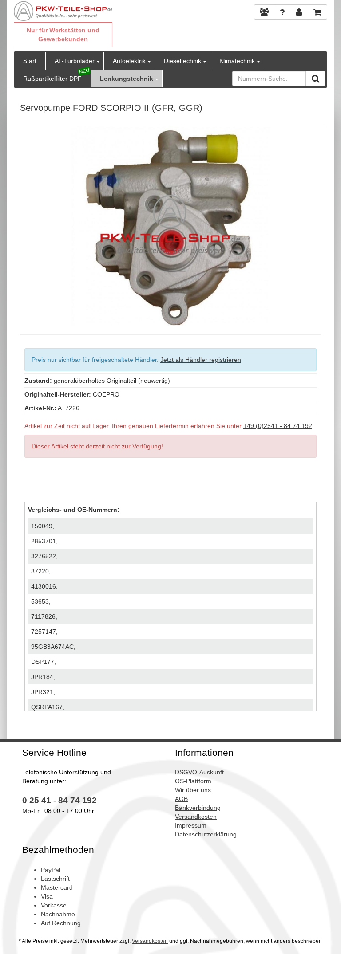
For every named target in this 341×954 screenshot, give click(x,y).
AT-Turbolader (75, 60)
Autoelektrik (129, 60)
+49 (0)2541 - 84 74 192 (277, 425)
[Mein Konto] (282, 12)
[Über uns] (264, 12)
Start (29, 60)
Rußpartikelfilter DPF (52, 78)
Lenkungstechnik (126, 78)
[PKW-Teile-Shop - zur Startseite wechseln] (63, 11)
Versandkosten (150, 941)
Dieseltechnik (182, 60)
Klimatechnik (237, 60)
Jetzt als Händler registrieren (200, 359)
